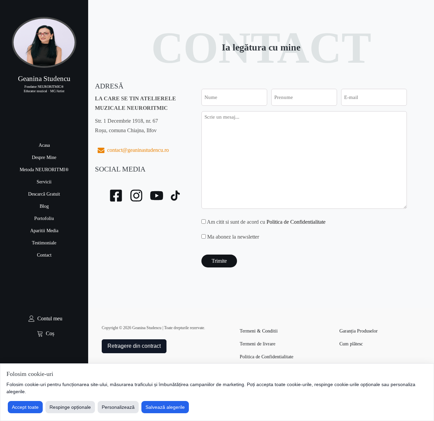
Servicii (44, 181)
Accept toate (25, 407)
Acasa (44, 145)
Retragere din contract (134, 346)
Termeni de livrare (257, 343)
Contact (44, 255)
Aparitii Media (44, 230)
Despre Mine (44, 157)
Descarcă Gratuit (44, 194)
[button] (44, 318)
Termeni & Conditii (259, 331)
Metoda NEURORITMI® (44, 169)
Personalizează (118, 407)
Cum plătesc (351, 343)
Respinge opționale (70, 407)
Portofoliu (44, 218)
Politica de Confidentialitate (296, 222)
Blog (44, 206)
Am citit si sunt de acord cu (266, 222)
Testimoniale (44, 242)
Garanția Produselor (358, 331)
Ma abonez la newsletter (233, 237)
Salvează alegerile (165, 407)
